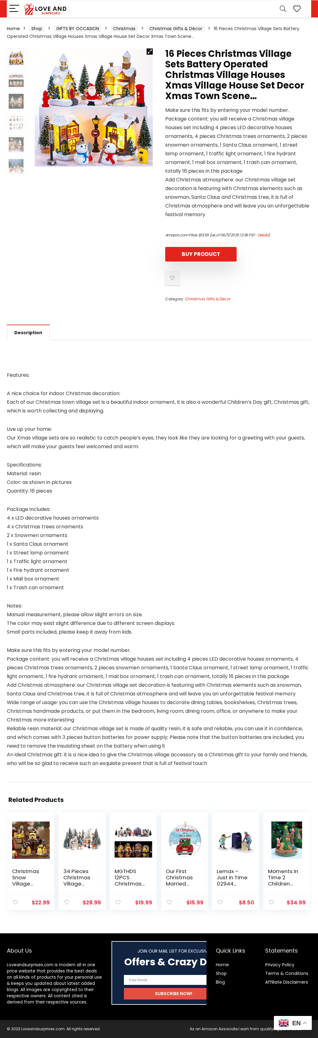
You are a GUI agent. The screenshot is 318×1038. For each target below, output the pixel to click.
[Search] (282, 9)
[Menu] (14, 9)
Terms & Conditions (286, 973)
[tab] (28, 332)
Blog (220, 982)
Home (13, 28)
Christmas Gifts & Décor (175, 28)
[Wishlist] (297, 9)
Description (28, 333)
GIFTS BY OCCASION (77, 28)
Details (263, 235)
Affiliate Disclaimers (286, 982)
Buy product (201, 254)
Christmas (124, 28)
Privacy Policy (279, 965)
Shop (36, 28)
